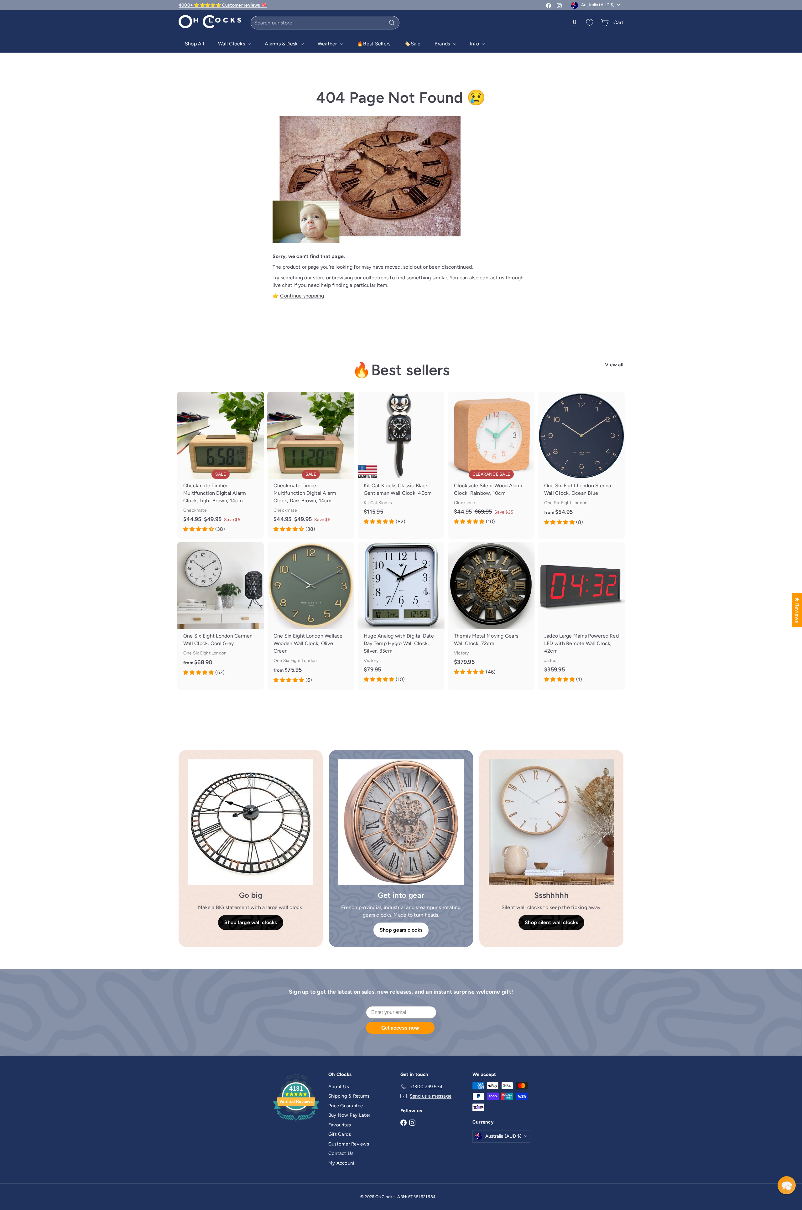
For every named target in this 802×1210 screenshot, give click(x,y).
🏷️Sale (412, 44)
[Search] (391, 22)
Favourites (339, 1125)
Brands (443, 44)
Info (475, 44)
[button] (787, 1185)
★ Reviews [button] (797, 610)
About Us (338, 1086)
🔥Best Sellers (373, 44)
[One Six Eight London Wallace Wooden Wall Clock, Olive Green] (310, 616)
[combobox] (325, 22)
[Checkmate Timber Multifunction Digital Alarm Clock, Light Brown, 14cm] (220, 465)
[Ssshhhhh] (551, 822)
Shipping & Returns (348, 1096)
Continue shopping (302, 296)
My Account (341, 1163)
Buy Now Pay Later (349, 1115)
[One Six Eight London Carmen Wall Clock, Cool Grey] (220, 612)
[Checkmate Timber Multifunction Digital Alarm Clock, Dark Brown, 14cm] (310, 465)
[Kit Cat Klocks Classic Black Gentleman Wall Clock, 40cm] (401, 461)
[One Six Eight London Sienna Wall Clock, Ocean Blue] (581, 462)
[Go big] (250, 822)
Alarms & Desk (282, 44)
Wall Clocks (232, 44)
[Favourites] (589, 22)
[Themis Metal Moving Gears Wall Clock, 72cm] (491, 612)
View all (614, 365)
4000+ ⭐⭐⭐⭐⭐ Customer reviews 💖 (223, 5)
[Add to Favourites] (261, 396)
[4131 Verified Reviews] (296, 1122)
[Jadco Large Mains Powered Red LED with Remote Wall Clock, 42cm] (581, 615)
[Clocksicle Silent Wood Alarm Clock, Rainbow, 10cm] (491, 461)
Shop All (194, 44)
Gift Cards (339, 1134)
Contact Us (340, 1153)
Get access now (400, 1027)
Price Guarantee (345, 1106)
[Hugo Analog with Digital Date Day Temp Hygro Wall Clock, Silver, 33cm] (401, 615)
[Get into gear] (401, 822)
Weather (328, 44)
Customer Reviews (348, 1144)
